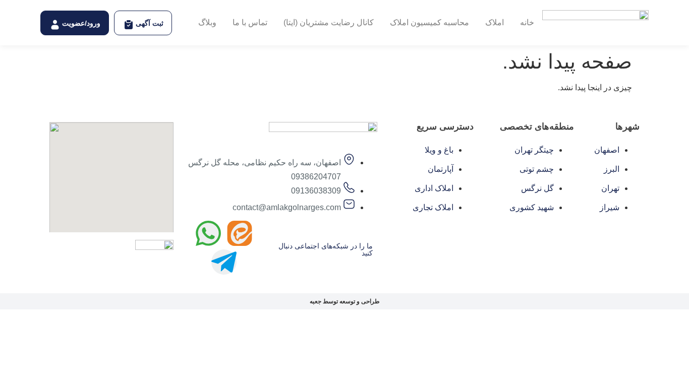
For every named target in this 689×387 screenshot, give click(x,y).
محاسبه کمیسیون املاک (429, 22)
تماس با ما (250, 22)
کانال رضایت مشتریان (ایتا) (328, 22)
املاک (494, 22)
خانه (527, 22)
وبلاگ (207, 22)
